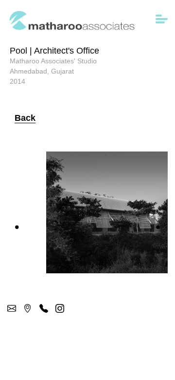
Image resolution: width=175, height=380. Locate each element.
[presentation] (17, 227)
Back (25, 118)
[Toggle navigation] (162, 20)
